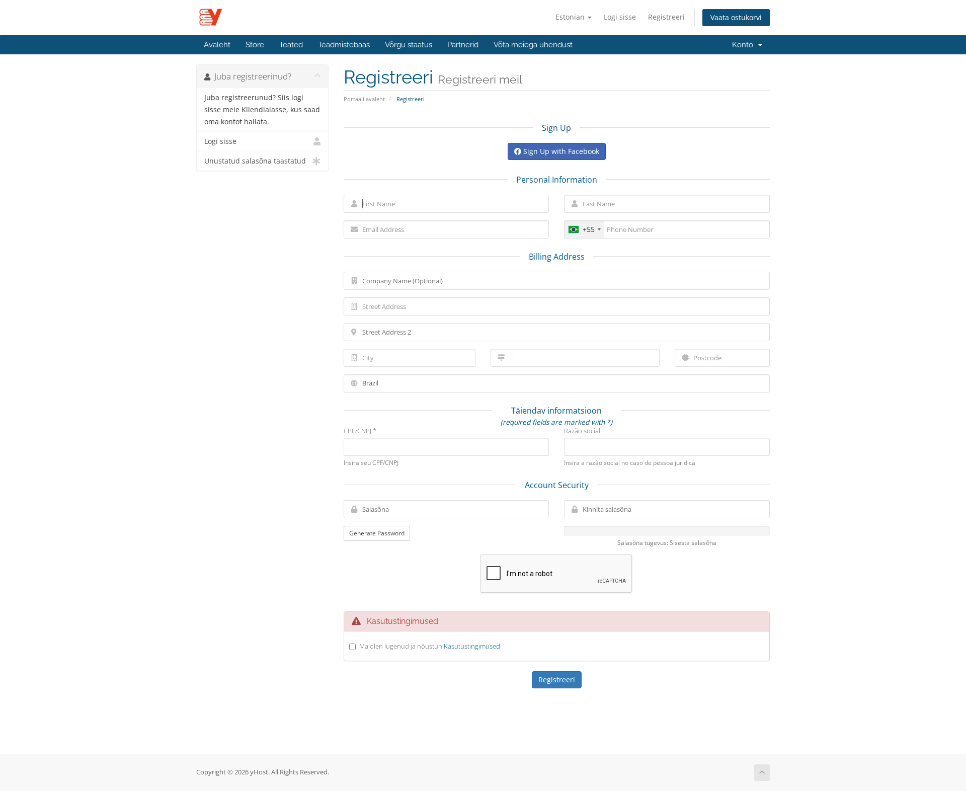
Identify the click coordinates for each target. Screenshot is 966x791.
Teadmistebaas (344, 44)
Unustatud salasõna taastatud (255, 161)
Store (255, 44)
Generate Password (377, 533)
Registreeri (666, 17)
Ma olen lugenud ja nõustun (429, 646)
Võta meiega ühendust (533, 44)
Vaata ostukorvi (736, 17)
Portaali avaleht (364, 99)
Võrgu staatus (408, 44)
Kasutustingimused (472, 646)
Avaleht (217, 44)
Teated (291, 44)
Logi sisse (620, 17)
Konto (744, 44)
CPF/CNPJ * (360, 430)
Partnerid (462, 44)
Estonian (571, 17)
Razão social (582, 430)
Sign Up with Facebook (560, 151)
